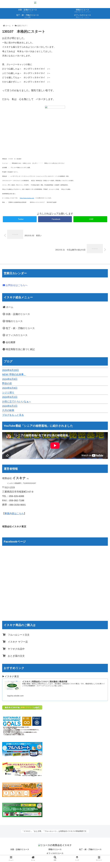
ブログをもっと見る (13, 415)
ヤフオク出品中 (15, 649)
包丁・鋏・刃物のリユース (20, 328)
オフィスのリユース (16, 335)
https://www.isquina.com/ (27, 198)
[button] (101, 469)
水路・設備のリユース (17, 314)
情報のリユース (14, 321)
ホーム (9, 307)
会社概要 (10, 342)
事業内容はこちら (14, 513)
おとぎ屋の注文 (15, 656)
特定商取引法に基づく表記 (20, 349)
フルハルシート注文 (17, 634)
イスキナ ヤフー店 (16, 641)
